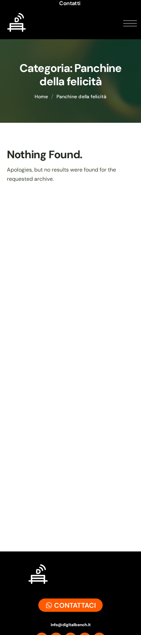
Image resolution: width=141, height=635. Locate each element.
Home (41, 96)
